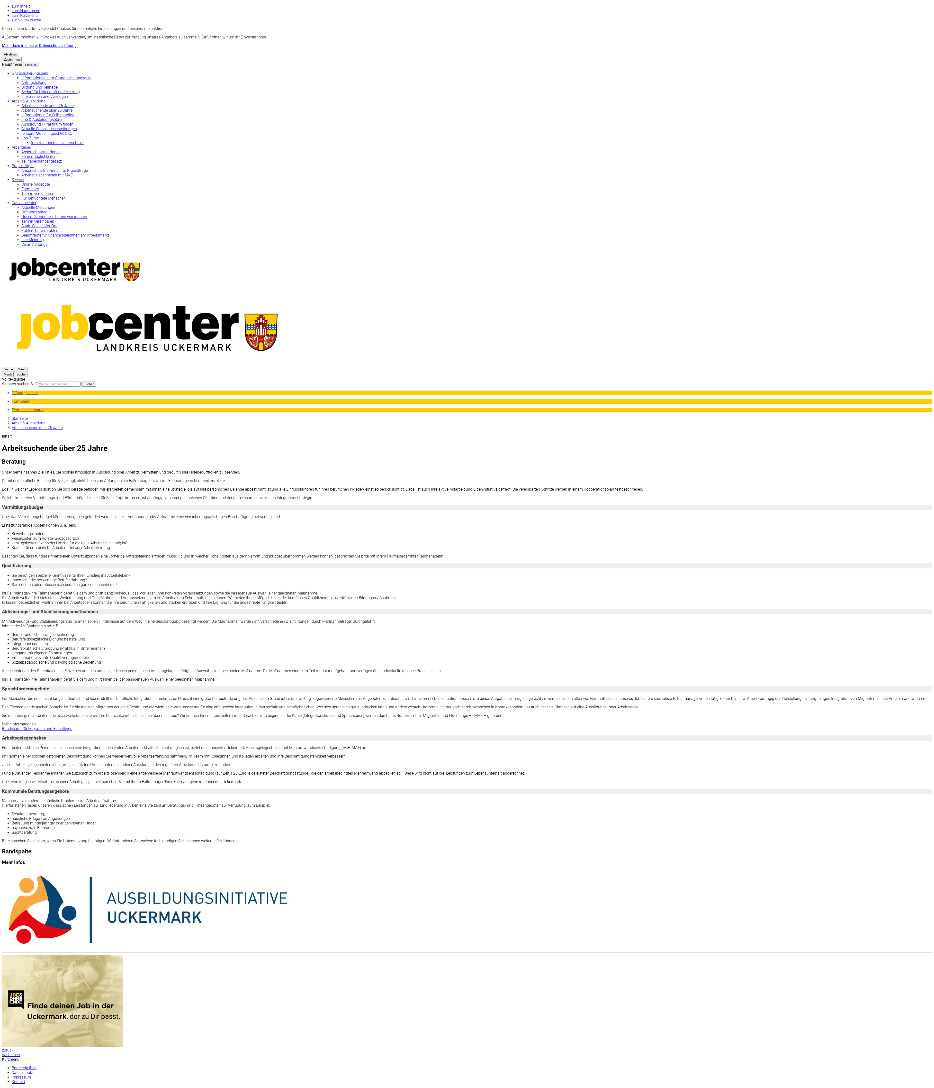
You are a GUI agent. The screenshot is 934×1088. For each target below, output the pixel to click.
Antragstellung (33, 82)
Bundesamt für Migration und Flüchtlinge (37, 728)
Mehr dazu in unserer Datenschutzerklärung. (40, 45)
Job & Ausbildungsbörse (42, 119)
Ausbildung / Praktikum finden (47, 124)
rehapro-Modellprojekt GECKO (46, 133)
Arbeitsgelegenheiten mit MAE (47, 175)
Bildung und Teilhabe (39, 87)
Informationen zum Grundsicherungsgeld (56, 78)
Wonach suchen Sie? (19, 384)
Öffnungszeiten (34, 212)
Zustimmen (12, 59)
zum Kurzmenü (25, 15)
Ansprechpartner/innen (41, 152)
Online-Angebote (35, 184)
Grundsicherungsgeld (30, 73)
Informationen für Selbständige (47, 115)
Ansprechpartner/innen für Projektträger (55, 170)
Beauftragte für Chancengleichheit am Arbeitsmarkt (65, 235)
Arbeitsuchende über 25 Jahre (46, 110)
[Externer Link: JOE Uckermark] (467, 1001)
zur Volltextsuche (26, 20)
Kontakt (18, 1081)
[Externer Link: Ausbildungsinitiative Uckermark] (467, 910)
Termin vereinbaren (37, 193)
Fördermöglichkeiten (38, 156)
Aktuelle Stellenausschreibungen (49, 129)
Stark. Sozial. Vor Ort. (39, 226)
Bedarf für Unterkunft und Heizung (50, 92)
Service (18, 179)
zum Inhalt (21, 6)
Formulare (30, 189)
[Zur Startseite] (148, 364)
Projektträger (23, 166)
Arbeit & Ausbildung (28, 101)
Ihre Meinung (32, 240)
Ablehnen (10, 54)
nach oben (11, 1054)
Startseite (20, 418)
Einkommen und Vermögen (44, 96)
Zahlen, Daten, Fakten (39, 230)
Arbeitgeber (21, 147)
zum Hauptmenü (26, 11)
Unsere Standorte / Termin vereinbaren (54, 216)
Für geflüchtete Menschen (43, 198)
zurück (7, 1050)
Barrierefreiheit (24, 1068)
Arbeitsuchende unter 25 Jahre (47, 105)
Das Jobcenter (24, 203)
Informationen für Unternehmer (57, 142)
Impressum (21, 1077)
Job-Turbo (30, 138)
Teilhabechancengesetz (41, 161)
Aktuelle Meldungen (38, 207)
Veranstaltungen (35, 244)
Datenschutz (22, 1072)
